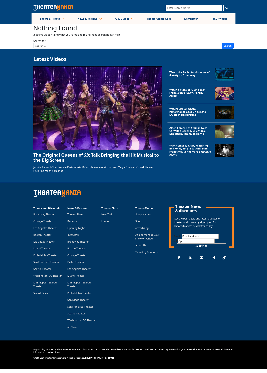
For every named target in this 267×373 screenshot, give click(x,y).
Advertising (142, 228)
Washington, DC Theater (47, 275)
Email (178, 236)
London (105, 221)
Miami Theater (41, 248)
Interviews (73, 235)
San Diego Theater (78, 300)
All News (72, 327)
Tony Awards (219, 18)
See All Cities (40, 293)
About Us (140, 245)
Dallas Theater (75, 262)
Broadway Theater (44, 214)
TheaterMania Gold (159, 18)
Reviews (72, 221)
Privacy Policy (92, 357)
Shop (138, 221)
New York (106, 214)
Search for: (39, 41)
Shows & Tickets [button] (50, 18)
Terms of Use (107, 357)
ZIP (176, 241)
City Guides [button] (122, 18)
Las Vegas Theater (44, 241)
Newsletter (191, 18)
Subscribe (201, 245)
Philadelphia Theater (45, 255)
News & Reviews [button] (88, 18)
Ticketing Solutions (146, 252)
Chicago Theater (43, 221)
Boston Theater (42, 235)
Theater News (75, 214)
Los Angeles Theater (45, 228)
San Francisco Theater (46, 262)
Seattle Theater (42, 269)
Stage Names (143, 214)
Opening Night (76, 228)
